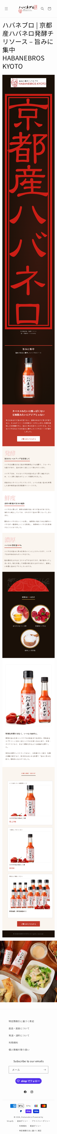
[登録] (44, 1069)
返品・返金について (19, 1028)
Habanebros (27, 1117)
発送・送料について (19, 1035)
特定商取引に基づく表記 (21, 1021)
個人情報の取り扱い (19, 1049)
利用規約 (13, 1042)
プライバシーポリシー (41, 1121)
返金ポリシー (22, 1121)
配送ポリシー (35, 1126)
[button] (6, 8)
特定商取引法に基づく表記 (30, 1130)
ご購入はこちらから (28, 439)
